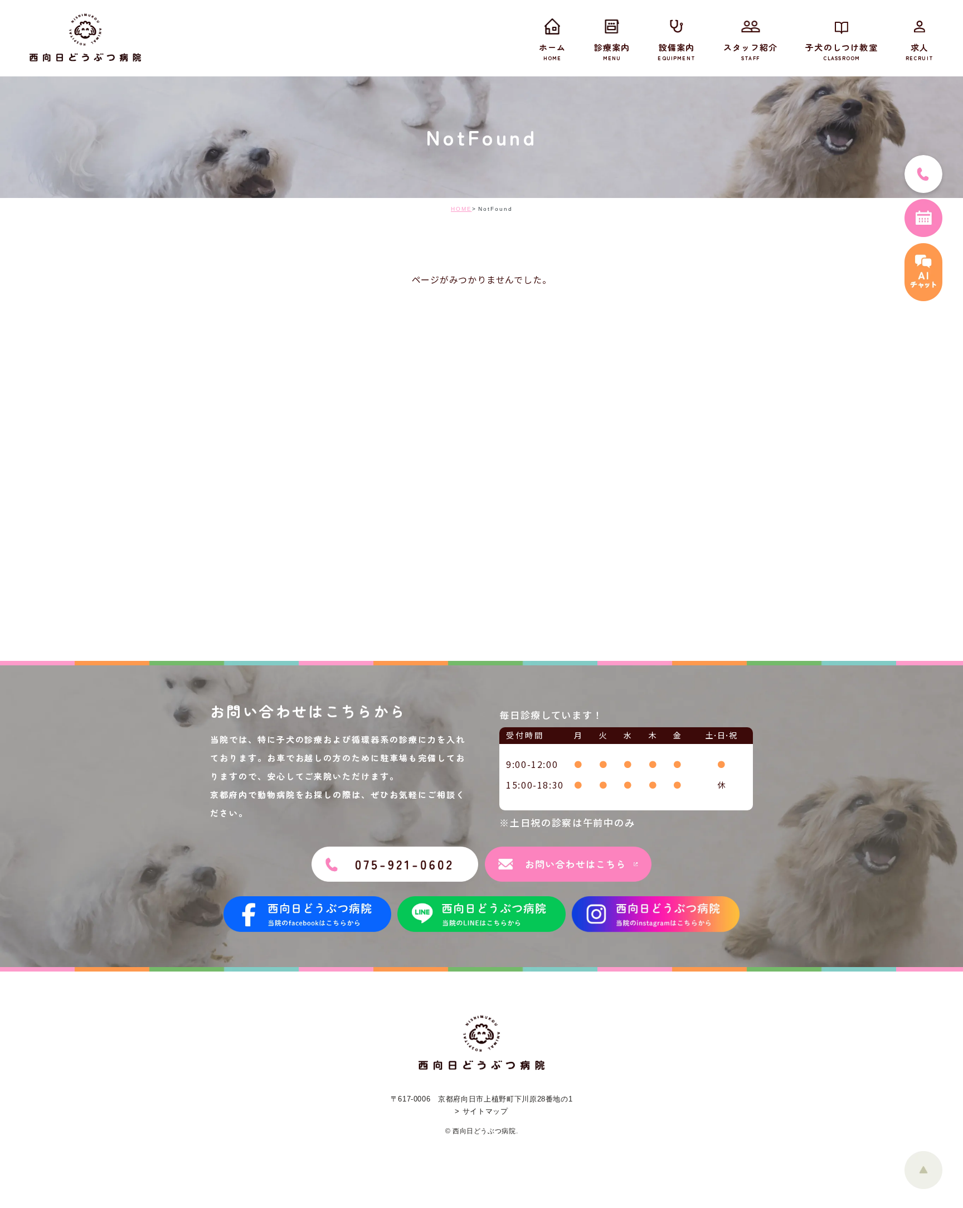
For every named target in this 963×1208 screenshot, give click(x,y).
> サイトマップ (481, 1111)
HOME (461, 209)
